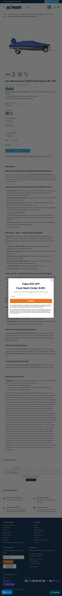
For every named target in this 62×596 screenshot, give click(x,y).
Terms (18, 313)
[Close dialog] (51, 280)
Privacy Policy (13, 313)
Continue (31, 301)
